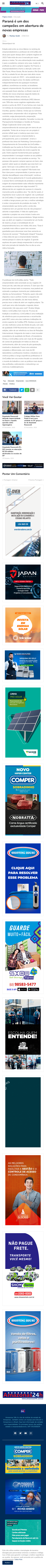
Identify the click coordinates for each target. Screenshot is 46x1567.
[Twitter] (21, 390)
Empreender (20, 381)
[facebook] (15, 1433)
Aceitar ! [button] (8, 1563)
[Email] (32, 390)
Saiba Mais (18, 1559)
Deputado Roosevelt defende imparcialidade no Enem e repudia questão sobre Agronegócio (11, 420)
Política (12, 384)
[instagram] (31, 1433)
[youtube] (26, 1433)
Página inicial (7, 17)
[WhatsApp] (27, 390)
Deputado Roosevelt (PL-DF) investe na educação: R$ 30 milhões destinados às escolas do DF (12, 451)
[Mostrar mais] (37, 390)
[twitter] (20, 1433)
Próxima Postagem (35, 480)
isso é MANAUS (31, 381)
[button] (3, 3)
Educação (17, 17)
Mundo (5, 384)
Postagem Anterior (11, 480)
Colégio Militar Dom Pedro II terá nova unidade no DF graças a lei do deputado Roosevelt (33, 420)
